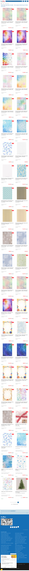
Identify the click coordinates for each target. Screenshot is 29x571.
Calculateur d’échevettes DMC (4, 535)
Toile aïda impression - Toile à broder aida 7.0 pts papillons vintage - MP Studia (7, 424)
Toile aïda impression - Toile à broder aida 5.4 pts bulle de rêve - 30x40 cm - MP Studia (21, 67)
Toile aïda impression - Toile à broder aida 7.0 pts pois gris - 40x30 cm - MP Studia (21, 156)
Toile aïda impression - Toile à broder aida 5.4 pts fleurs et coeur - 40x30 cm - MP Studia (7, 22)
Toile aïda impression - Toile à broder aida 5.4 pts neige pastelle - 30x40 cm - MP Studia (21, 111)
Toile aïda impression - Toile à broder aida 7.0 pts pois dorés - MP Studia (21, 223)
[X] (16, 527)
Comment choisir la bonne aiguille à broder (20, 539)
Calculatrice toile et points (18, 535)
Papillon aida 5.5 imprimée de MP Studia (6, 491)
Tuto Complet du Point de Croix (5, 546)
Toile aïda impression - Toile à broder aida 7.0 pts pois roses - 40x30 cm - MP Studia (7, 178)
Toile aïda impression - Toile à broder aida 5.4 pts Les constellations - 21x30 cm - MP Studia (21, 357)
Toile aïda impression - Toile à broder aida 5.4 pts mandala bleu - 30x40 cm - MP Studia (21, 245)
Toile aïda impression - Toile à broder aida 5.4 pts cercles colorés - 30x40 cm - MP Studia (21, 402)
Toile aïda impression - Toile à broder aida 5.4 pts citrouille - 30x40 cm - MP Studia (7, 402)
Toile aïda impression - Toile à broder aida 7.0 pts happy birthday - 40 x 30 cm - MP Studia (21, 313)
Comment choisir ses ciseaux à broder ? (6, 540)
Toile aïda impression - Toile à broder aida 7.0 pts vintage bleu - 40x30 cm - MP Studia (7, 201)
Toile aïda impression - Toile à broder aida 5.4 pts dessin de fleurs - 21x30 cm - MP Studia (21, 22)
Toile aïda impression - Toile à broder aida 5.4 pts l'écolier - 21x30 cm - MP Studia (21, 335)
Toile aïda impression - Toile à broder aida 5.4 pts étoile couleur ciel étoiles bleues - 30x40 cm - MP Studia (21, 134)
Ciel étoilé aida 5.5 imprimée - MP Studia (21, 446)
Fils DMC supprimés (17, 551)
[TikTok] (18, 527)
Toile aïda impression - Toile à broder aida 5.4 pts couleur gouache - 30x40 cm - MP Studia (7, 67)
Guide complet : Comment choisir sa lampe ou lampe (21, 543)
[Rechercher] (21, 1)
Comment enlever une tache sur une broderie (21, 557)
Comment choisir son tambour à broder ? (20, 540)
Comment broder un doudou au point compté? (21, 555)
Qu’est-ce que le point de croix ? (19, 546)
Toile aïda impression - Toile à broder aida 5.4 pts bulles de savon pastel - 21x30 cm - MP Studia (7, 89)
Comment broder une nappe (18, 545)
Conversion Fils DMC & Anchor (5, 534)
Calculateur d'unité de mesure (5, 552)
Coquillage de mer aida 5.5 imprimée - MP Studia (7, 469)
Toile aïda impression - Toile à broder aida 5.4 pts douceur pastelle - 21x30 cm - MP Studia (7, 111)
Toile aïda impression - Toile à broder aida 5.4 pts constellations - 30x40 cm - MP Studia (7, 357)
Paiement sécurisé (20, 564)
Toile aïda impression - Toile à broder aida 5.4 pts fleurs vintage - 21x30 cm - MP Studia (7, 245)
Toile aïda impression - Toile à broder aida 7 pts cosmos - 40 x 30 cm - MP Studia (7, 313)
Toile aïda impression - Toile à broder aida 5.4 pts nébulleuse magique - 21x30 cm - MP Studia (21, 45)
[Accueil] (1, 3)
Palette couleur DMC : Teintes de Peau (20, 538)
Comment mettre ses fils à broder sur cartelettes (7, 543)
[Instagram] (12, 527)
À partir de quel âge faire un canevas (19, 556)
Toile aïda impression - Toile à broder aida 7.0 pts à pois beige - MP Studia (21, 201)
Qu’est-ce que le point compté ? (5, 547)
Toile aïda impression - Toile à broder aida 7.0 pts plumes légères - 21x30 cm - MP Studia (7, 156)
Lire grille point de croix (18, 550)
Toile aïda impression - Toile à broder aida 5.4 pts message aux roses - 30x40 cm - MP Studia (21, 268)
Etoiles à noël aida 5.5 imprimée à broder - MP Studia (21, 469)
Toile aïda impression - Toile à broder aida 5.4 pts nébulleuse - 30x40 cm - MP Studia (7, 44)
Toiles (3, 3)
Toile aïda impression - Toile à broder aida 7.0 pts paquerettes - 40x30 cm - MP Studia (21, 178)
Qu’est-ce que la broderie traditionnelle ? (20, 547)
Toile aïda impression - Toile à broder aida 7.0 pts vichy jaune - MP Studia (7, 223)
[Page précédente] (12, 502)
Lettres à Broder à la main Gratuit (19, 533)
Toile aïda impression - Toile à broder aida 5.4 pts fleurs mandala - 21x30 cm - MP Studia (7, 268)
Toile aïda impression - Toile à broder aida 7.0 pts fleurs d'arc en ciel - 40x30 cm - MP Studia (7, 291)
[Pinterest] (14, 527)
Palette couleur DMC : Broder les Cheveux (6, 539)
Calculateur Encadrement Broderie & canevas (6, 538)
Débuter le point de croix (4, 550)
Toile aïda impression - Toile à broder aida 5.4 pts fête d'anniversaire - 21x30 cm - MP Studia (21, 380)
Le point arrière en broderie (18, 552)
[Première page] (11, 502)
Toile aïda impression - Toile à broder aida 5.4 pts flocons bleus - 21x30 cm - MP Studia (7, 134)
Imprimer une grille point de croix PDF (6, 533)
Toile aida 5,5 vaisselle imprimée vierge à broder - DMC (21, 424)
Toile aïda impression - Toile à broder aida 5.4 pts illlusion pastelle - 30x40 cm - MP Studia (21, 89)
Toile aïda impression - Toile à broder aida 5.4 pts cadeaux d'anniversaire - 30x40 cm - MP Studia (7, 380)
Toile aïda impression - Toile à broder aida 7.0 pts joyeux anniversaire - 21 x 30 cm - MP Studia (7, 335)
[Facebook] (10, 527)
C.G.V (24, 564)
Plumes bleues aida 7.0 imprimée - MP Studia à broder (6, 447)
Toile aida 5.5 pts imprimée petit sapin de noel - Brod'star (21, 492)
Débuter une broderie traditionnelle (5, 551)
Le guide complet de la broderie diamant (6, 545)
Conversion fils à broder (18, 534)
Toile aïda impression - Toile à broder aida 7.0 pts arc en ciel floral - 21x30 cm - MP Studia (21, 290)
